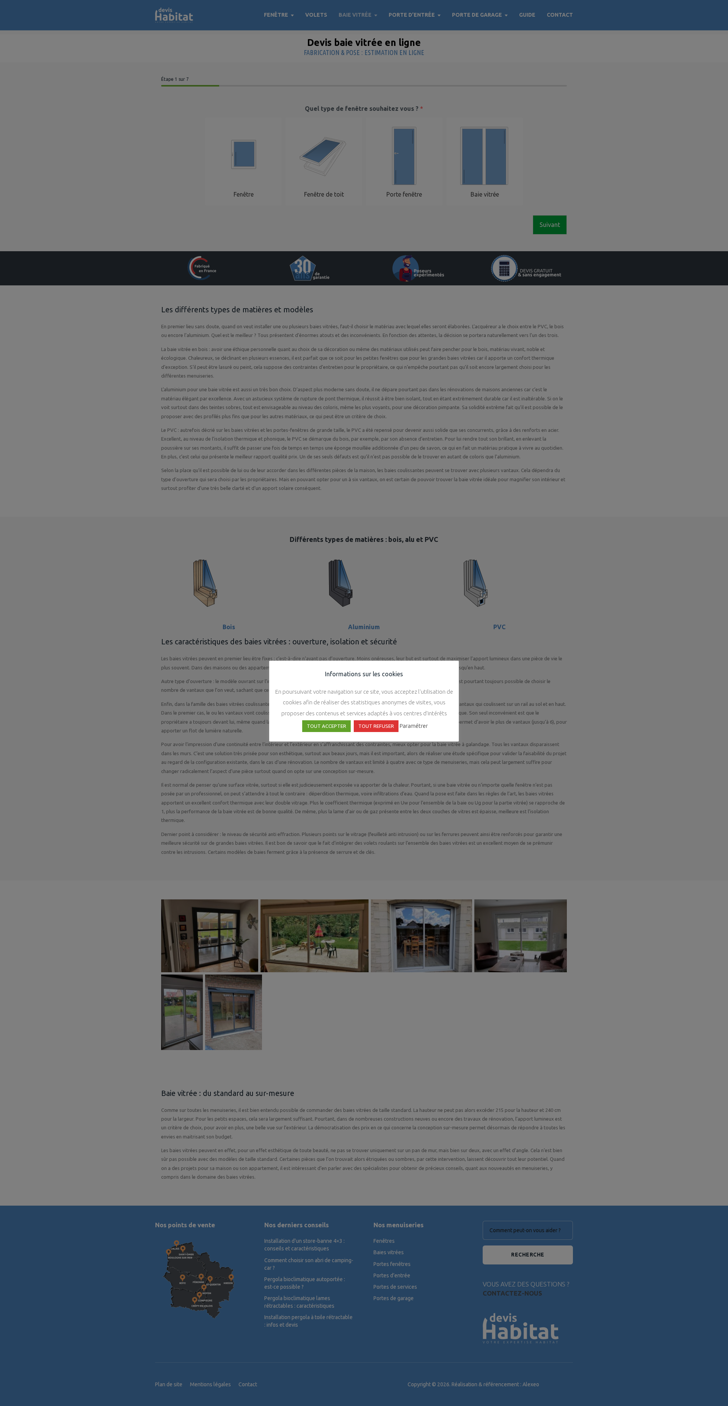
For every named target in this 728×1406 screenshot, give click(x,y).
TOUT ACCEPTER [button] (326, 726)
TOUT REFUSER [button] (376, 726)
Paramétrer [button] (414, 726)
